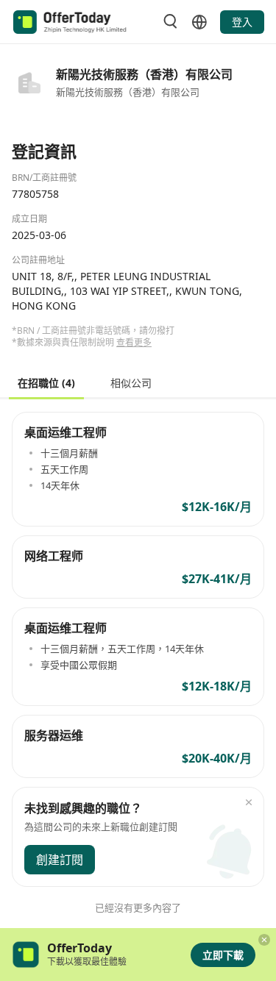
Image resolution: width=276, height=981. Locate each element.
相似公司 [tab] (131, 382)
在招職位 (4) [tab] (46, 382)
